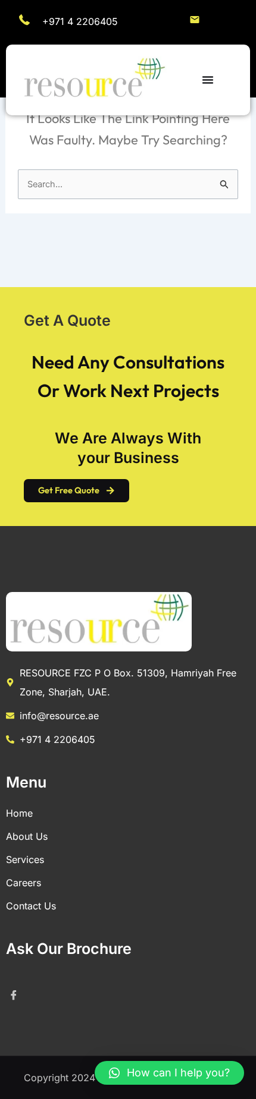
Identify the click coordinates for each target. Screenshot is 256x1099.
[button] (169, 1073)
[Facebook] (13, 995)
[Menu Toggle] (208, 80)
